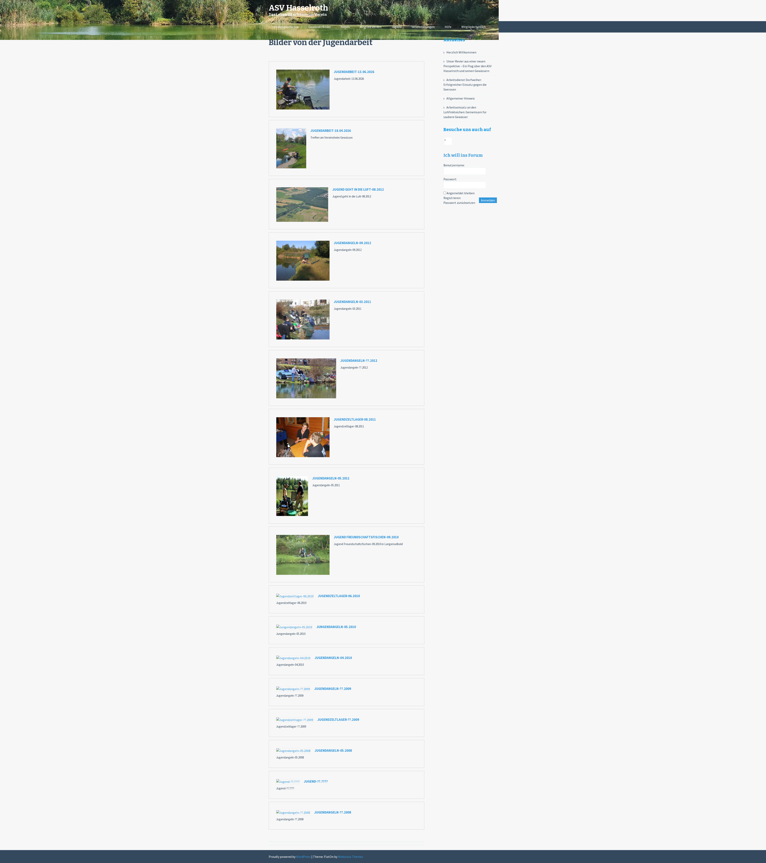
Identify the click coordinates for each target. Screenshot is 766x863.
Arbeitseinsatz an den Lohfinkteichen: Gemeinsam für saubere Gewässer (465, 112)
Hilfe (448, 27)
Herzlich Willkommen (461, 52)
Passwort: (450, 179)
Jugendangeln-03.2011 (352, 302)
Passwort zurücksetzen (459, 203)
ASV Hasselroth (298, 8)
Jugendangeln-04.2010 (333, 658)
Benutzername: (454, 165)
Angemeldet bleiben (461, 193)
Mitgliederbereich (473, 27)
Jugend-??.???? (316, 781)
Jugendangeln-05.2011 (330, 478)
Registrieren (452, 198)
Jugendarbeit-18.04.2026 (330, 130)
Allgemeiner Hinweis (460, 98)
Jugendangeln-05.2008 (333, 750)
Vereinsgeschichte (286, 27)
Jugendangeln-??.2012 (358, 360)
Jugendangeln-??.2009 (332, 688)
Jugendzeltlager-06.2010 (339, 596)
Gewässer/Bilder (320, 27)
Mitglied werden (371, 27)
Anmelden (488, 200)
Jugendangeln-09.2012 (352, 243)
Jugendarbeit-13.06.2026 (354, 72)
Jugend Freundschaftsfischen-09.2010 (366, 537)
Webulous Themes (350, 857)
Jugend (397, 27)
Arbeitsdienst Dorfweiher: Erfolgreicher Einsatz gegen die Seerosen (465, 84)
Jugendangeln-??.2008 (332, 812)
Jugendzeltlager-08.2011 (355, 419)
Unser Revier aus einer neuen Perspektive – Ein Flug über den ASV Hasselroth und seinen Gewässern (467, 66)
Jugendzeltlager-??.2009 (338, 719)
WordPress (303, 857)
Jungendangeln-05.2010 (336, 627)
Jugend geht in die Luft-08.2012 (358, 189)
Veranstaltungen (423, 27)
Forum (345, 27)
